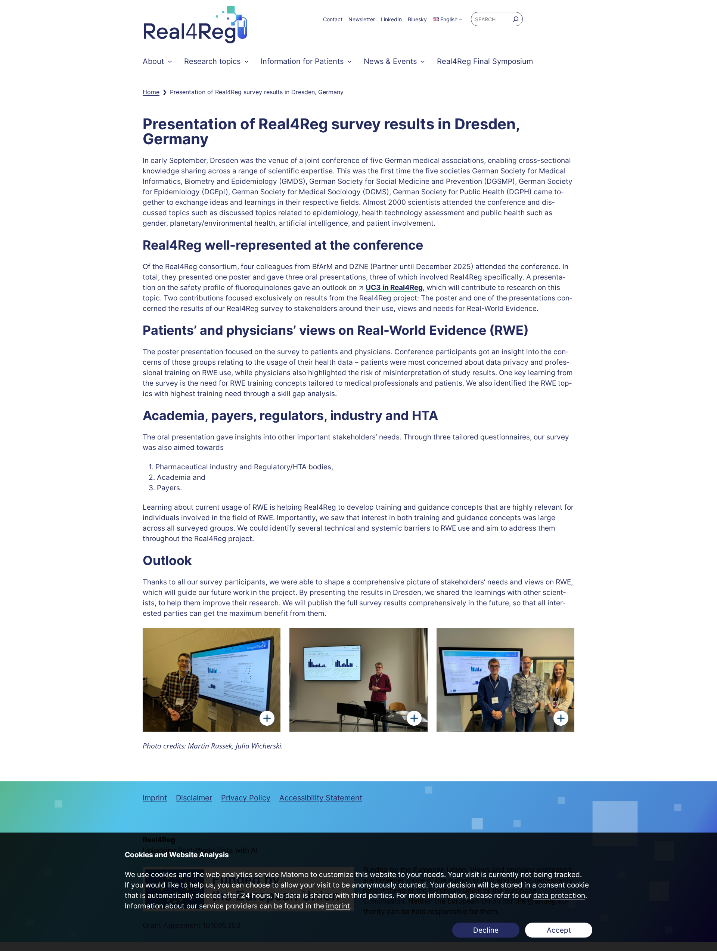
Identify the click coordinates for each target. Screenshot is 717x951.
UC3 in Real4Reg (394, 287)
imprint (338, 906)
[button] (445, 19)
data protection (559, 895)
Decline (486, 930)
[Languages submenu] (460, 19)
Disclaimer (194, 797)
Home (151, 92)
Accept (559, 930)
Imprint (155, 797)
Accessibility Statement (320, 797)
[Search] (515, 19)
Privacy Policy (245, 797)
